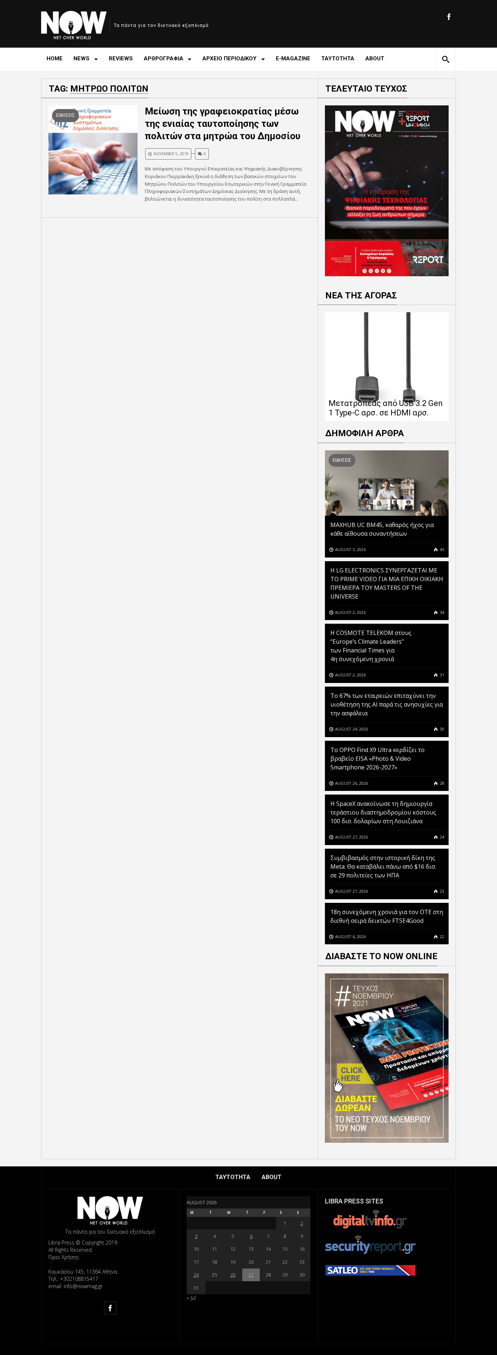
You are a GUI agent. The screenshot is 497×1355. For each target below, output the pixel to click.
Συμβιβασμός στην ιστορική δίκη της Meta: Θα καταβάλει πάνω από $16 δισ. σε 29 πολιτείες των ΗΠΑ (383, 866)
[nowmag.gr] (74, 24)
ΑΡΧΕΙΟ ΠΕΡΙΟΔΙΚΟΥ (229, 58)
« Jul (191, 1297)
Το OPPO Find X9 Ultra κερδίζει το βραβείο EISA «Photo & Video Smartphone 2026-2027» (377, 758)
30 (441, 729)
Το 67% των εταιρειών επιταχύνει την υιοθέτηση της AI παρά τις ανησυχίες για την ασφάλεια (386, 704)
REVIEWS (121, 58)
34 (441, 612)
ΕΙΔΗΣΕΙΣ (65, 115)
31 (441, 675)
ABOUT (374, 58)
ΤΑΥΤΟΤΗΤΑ (337, 58)
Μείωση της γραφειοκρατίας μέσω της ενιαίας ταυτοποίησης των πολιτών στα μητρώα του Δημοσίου (223, 123)
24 (441, 837)
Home (55, 58)
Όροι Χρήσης (63, 1257)
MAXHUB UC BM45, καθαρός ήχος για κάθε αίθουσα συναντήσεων (382, 529)
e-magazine (293, 58)
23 (441, 891)
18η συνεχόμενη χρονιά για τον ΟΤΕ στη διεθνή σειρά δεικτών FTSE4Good (386, 916)
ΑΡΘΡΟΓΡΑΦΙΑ (163, 58)
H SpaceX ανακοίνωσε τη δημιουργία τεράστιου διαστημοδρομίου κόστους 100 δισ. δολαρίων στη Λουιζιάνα (383, 812)
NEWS (81, 58)
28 (441, 783)
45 (441, 549)
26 (232, 1274)
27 (251, 1274)
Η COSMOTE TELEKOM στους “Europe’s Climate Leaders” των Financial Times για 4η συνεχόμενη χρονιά (370, 646)
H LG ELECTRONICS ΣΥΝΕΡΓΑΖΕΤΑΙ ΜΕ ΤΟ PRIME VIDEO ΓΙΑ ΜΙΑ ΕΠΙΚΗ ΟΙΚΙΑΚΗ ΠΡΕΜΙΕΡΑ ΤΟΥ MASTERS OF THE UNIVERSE (386, 583)
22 (441, 936)
